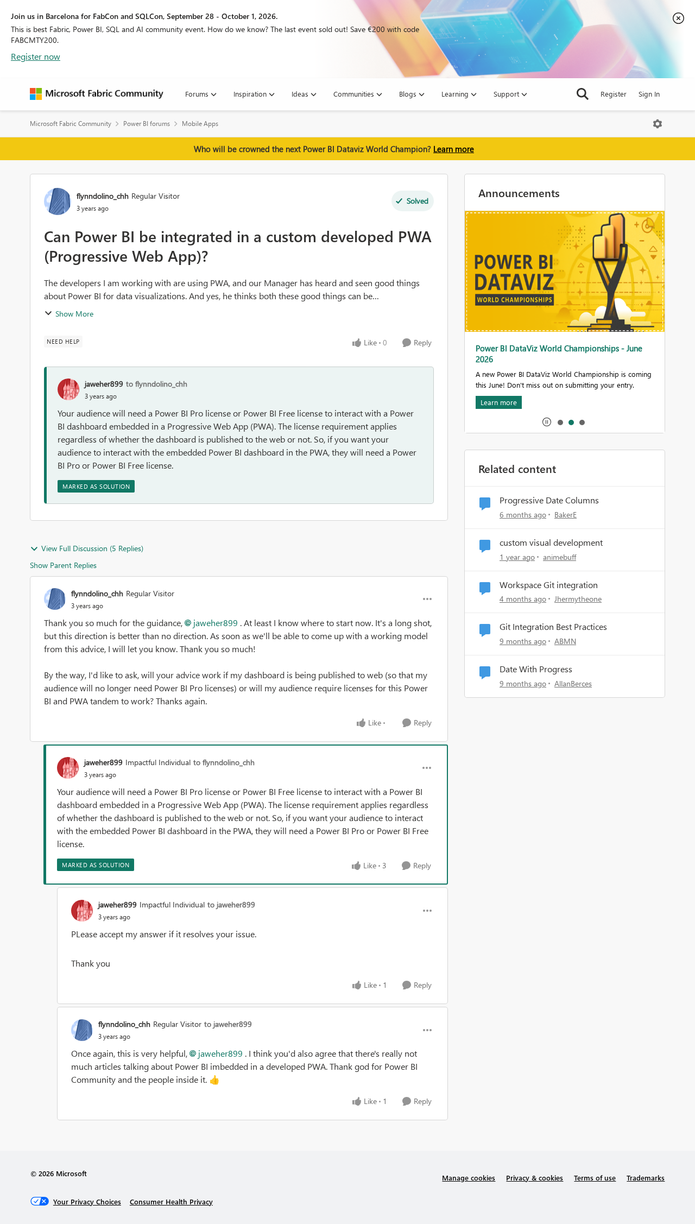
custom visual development (551, 542)
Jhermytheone (578, 599)
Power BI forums (146, 123)
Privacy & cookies (534, 1177)
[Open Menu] (657, 123)
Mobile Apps (200, 123)
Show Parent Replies (63, 565)
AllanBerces (573, 683)
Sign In (649, 93)
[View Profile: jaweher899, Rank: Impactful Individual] (68, 768)
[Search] (582, 93)
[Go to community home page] (96, 94)
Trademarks (646, 1177)
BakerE (565, 514)
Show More (74, 313)
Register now (35, 56)
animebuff (559, 557)
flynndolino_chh (103, 196)
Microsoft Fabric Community (70, 123)
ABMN (565, 641)
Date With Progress (536, 669)
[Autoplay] (546, 422)
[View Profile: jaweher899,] (68, 389)
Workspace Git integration (549, 584)
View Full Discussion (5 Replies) (92, 548)
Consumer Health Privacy (171, 1201)
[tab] (559, 422)
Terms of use (595, 1177)
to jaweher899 (231, 904)
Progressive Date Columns (549, 500)
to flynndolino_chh (156, 383)
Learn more (453, 148)
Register (614, 93)
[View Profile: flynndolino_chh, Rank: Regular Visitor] (57, 201)
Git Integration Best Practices (553, 626)
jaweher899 (104, 383)
